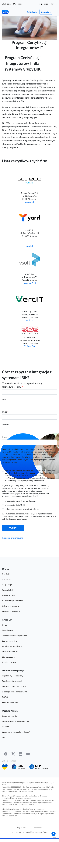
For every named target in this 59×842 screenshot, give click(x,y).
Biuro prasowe (8, 657)
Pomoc (5, 737)
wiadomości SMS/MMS (15, 505)
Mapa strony (37, 828)
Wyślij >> (13, 527)
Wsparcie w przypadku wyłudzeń (16, 732)
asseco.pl (29, 202)
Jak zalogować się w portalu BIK (15, 721)
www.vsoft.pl (29, 283)
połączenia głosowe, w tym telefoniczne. (22, 509)
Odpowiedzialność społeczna (14, 635)
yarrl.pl (29, 246)
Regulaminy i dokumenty (12, 676)
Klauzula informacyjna (12, 537)
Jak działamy (7, 630)
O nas (4, 625)
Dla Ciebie (6, 4)
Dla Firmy (17, 4)
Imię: (4, 411)
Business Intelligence (11, 611)
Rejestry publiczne (10, 702)
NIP (4, 399)
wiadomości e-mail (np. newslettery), (20, 501)
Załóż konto (32, 12)
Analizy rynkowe (9, 662)
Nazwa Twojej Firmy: (12, 386)
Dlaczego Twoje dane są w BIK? (15, 692)
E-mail (5, 437)
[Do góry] (53, 834)
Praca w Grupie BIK (10, 651)
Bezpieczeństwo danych (12, 681)
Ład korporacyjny (9, 641)
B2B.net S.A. (29, 346)
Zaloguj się (45, 12)
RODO (5, 697)
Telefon (5, 424)
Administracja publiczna (12, 600)
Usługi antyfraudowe (11, 606)
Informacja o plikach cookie (14, 686)
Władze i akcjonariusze (12, 646)
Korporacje (43, 4)
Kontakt (5, 726)
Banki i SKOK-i (8, 595)
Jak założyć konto (9, 716)
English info (21, 828)
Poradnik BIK (7, 590)
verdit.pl (29, 320)
